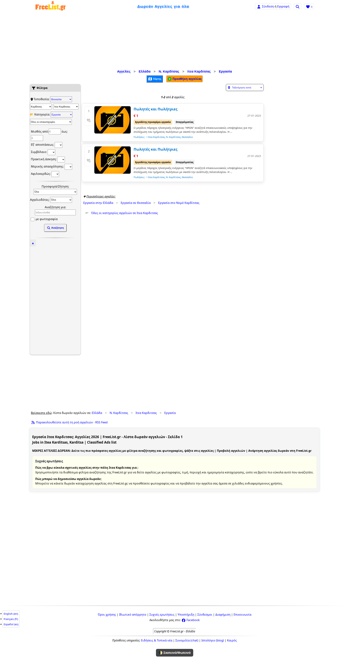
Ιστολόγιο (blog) (212, 640)
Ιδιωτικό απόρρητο (132, 615)
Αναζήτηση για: (55, 207)
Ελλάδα (145, 71)
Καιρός (232, 640)
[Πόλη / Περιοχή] (66, 106)
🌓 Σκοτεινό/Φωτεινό (175, 653)
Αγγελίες (124, 71)
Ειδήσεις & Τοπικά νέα (156, 640)
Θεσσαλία (187, 137)
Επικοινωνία (242, 615)
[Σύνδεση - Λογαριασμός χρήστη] (259, 6)
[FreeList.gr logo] (50, 6)
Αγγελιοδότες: (40, 200)
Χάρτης (156, 78)
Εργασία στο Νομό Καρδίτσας (178, 203)
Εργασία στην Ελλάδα (98, 203)
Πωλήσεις (139, 137)
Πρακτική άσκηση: (44, 159)
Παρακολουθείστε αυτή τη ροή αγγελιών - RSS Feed (71, 422)
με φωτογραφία (46, 219)
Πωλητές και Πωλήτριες (155, 109)
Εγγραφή (283, 6)
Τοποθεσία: (42, 99)
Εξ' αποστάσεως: (43, 145)
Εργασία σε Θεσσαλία (136, 203)
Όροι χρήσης (107, 615)
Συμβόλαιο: (39, 152)
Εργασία (225, 71)
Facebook (193, 620)
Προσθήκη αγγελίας (187, 79)
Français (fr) (11, 619)
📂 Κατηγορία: (40, 114)
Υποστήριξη (186, 615)
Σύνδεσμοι (204, 615)
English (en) (11, 613)
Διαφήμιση (222, 615)
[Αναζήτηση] (297, 6)
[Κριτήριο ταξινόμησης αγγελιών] (245, 87)
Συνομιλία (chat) (186, 640)
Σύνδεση (268, 6)
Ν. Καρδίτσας (169, 71)
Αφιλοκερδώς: (41, 174)
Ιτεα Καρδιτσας (199, 71)
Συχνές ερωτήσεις (161, 615)
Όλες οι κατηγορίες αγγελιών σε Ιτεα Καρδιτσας (121, 213)
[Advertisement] (174, 40)
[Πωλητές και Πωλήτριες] (112, 119)
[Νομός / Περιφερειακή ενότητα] (41, 106)
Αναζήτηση (57, 227)
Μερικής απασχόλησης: (48, 166)
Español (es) (11, 624)
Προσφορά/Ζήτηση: (55, 186)
